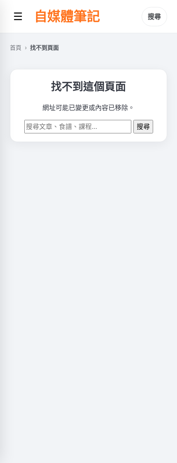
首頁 (15, 47)
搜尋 (154, 16)
